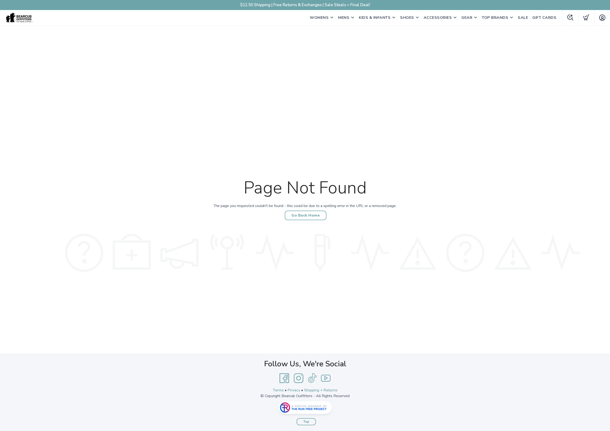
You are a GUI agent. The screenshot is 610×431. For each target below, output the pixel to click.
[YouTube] (326, 378)
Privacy (294, 390)
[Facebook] (284, 378)
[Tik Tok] (312, 378)
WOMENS (319, 17)
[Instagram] (298, 378)
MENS (343, 17)
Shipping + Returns (320, 390)
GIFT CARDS (544, 17)
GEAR (466, 17)
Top (306, 422)
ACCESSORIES (438, 17)
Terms (278, 390)
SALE (523, 17)
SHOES (407, 17)
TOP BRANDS (495, 17)
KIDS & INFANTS (375, 17)
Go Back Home (305, 215)
